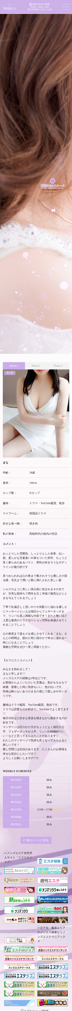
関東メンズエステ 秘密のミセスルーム (10, 7)
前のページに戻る (37, 840)
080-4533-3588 (40, 4)
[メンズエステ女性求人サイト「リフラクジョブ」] (19, 861)
